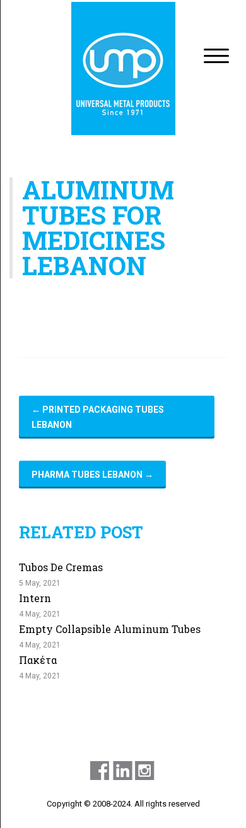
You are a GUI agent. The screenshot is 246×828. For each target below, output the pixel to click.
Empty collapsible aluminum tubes (110, 629)
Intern (35, 598)
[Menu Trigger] (216, 55)
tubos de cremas (61, 567)
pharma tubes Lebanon (92, 475)
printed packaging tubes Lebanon (98, 417)
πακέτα (38, 659)
